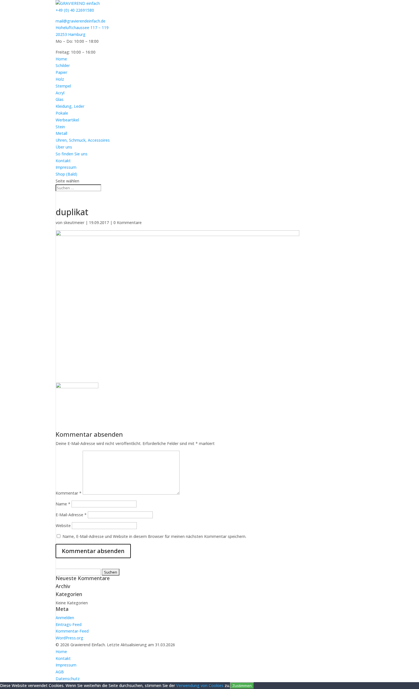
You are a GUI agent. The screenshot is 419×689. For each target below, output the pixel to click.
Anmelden (65, 617)
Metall (61, 133)
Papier (61, 72)
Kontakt (63, 160)
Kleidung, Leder (70, 106)
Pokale (62, 113)
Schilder (63, 65)
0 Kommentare (127, 222)
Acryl (60, 92)
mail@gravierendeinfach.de (80, 21)
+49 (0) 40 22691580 (75, 10)
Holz (60, 79)
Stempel (63, 86)
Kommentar (69, 493)
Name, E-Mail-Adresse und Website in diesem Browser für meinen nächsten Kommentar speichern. (154, 536)
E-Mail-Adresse (71, 514)
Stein (60, 126)
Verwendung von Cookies (199, 685)
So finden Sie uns (72, 154)
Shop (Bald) (66, 174)
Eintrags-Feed (69, 624)
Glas (60, 99)
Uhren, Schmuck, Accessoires (83, 140)
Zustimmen (242, 685)
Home (61, 59)
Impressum (66, 167)
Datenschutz (68, 678)
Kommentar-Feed (72, 631)
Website (63, 525)
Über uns (64, 147)
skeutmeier (74, 222)
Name (63, 504)
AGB (60, 671)
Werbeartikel (67, 120)
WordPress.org (69, 638)
